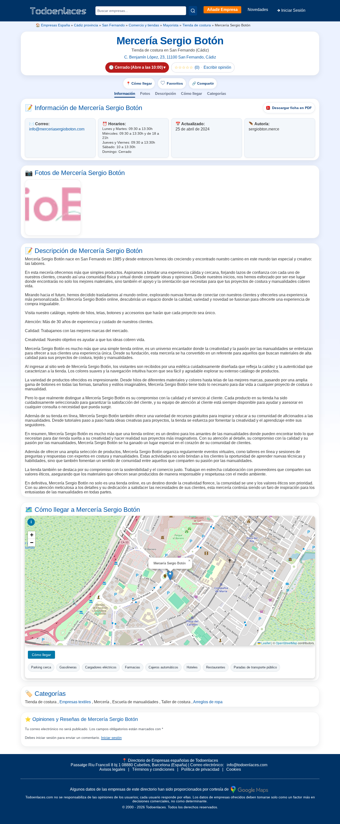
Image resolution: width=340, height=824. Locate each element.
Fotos (145, 93)
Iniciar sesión (111, 738)
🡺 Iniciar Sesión (291, 10)
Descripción (165, 93)
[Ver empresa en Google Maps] (249, 789)
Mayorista (170, 25)
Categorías (216, 93)
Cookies (233, 769)
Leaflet (266, 643)
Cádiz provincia (86, 25)
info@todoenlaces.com (247, 765)
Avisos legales (112, 769)
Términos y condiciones (153, 769)
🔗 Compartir (203, 83)
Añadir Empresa (222, 9)
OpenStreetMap (286, 643)
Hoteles (192, 667)
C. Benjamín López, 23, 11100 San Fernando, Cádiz (170, 57)
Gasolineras (68, 667)
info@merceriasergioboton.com (56, 129)
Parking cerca (41, 667)
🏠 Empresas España (53, 25)
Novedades (258, 9)
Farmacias (132, 667)
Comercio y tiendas (144, 25)
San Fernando (113, 25)
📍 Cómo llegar (139, 83)
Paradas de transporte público (255, 667)
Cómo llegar (191, 93)
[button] (170, 575)
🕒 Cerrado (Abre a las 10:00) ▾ (137, 67)
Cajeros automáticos (163, 667)
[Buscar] (193, 10)
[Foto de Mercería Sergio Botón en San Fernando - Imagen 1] (53, 207)
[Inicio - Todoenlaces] (58, 10)
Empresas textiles (75, 702)
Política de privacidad (200, 769)
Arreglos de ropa (208, 702)
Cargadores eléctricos (100, 667)
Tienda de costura (196, 25)
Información (124, 93)
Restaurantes (215, 667)
